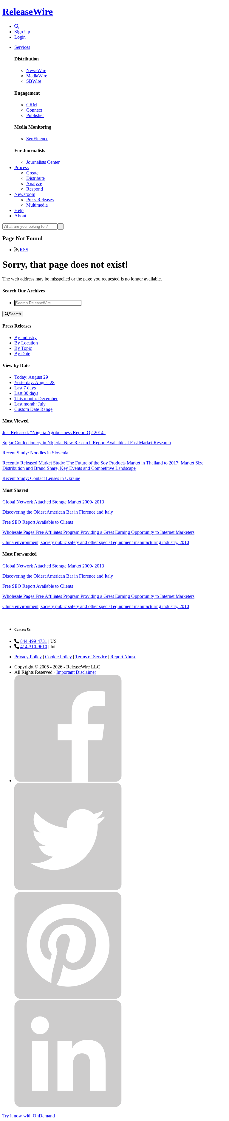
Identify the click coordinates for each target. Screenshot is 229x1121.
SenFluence (37, 138)
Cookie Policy (58, 656)
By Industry (25, 337)
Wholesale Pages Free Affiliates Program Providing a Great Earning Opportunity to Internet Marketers (98, 532)
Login (20, 37)
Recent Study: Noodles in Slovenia (35, 452)
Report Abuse (123, 656)
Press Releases (40, 199)
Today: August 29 (31, 377)
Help (19, 210)
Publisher (35, 115)
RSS (24, 249)
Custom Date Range (33, 409)
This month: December (36, 398)
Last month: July (30, 403)
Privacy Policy (28, 656)
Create (32, 172)
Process (21, 167)
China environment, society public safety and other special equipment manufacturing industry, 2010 (95, 542)
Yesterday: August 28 (34, 382)
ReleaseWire (27, 11)
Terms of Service (91, 656)
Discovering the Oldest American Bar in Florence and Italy (57, 511)
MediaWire (36, 75)
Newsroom (24, 194)
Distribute (35, 178)
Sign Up (22, 31)
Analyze (34, 183)
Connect (34, 110)
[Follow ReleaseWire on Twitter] (68, 888)
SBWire (33, 81)
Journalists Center (43, 162)
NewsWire (36, 70)
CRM (31, 104)
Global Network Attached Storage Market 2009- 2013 (53, 501)
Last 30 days (26, 393)
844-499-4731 (33, 641)
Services (22, 47)
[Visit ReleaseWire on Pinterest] (68, 997)
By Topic (23, 348)
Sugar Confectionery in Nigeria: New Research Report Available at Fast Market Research (86, 442)
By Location (26, 342)
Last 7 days (25, 387)
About (20, 215)
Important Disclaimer (76, 672)
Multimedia (37, 205)
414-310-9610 (33, 646)
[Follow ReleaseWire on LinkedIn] (68, 1105)
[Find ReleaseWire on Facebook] (68, 780)
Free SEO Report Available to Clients (37, 522)
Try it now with (28, 1115)
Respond (34, 188)
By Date (22, 353)
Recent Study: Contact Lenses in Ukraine (41, 478)
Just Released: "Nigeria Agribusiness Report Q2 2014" (54, 432)
